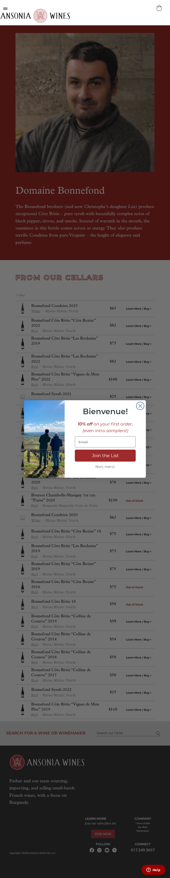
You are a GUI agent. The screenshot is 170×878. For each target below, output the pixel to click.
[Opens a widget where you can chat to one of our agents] (153, 870)
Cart (160, 8)
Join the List (105, 455)
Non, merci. (105, 467)
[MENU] (5, 8)
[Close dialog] (140, 406)
